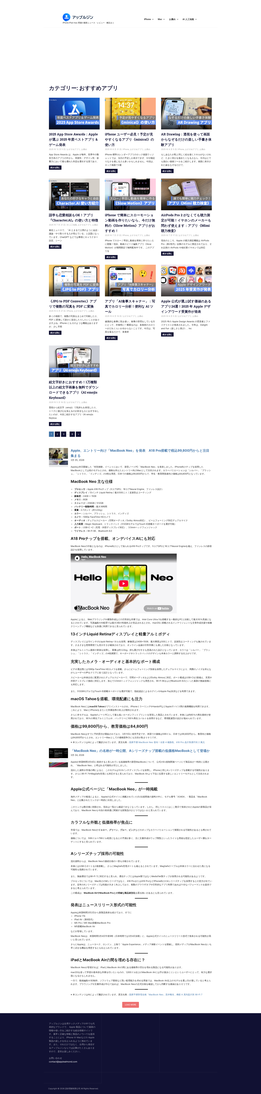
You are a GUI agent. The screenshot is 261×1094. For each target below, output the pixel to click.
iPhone (147, 19)
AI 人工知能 (188, 19)
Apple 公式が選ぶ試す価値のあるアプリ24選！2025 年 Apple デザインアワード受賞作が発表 (186, 306)
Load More (130, 1005)
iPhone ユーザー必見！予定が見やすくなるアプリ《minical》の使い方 (129, 139)
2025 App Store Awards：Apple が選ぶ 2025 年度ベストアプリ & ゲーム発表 (73, 139)
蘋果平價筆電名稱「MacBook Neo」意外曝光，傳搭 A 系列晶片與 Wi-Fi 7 (165, 994)
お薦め (172, 19)
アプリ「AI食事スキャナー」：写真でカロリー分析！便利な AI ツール (130, 306)
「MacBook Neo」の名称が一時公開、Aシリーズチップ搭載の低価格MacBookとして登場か (140, 751)
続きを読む (55, 167)
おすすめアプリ (73, 149)
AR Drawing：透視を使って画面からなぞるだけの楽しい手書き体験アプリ (186, 139)
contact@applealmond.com (63, 1061)
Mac (160, 19)
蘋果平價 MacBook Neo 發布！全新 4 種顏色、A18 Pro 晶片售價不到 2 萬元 (167, 742)
